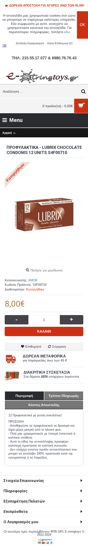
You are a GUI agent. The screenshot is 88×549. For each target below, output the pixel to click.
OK (82, 25)
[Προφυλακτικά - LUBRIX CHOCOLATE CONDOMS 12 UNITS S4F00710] (44, 214)
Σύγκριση (59, 346)
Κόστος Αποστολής (44, 405)
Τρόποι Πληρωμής (64, 396)
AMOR (32, 280)
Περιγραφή (24, 396)
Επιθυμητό (33, 346)
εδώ (67, 32)
